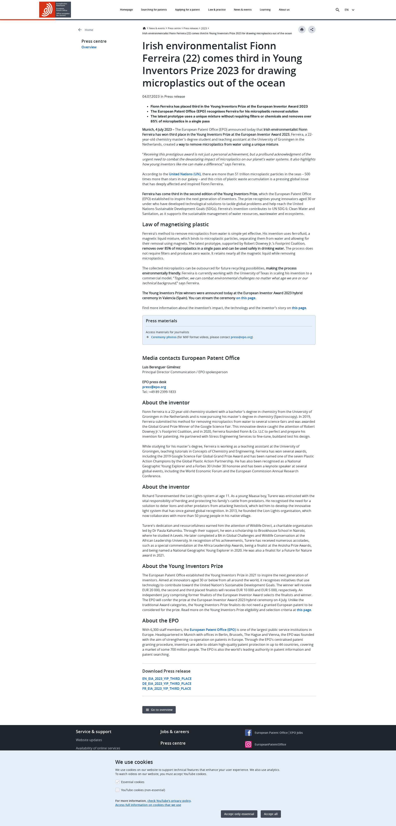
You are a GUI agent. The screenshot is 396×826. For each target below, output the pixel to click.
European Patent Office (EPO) (213, 629)
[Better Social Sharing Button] (312, 29)
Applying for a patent (187, 9)
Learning (265, 9)
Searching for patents (154, 9)
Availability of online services (98, 748)
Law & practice (217, 9)
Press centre (174, 28)
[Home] (55, 10)
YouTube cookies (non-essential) (143, 790)
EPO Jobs (296, 733)
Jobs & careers (174, 731)
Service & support (93, 731)
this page (304, 610)
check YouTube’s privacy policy (169, 801)
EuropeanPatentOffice (270, 744)
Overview (89, 47)
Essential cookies (132, 782)
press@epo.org (241, 337)
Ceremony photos (164, 337)
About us (284, 9)
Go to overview (161, 710)
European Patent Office (271, 733)
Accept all (271, 814)
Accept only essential (239, 814)
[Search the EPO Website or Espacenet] (337, 10)
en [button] (347, 10)
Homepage (126, 9)
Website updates (89, 740)
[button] (71, 10)
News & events (243, 9)
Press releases (191, 28)
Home (89, 30)
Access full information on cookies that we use (148, 805)
